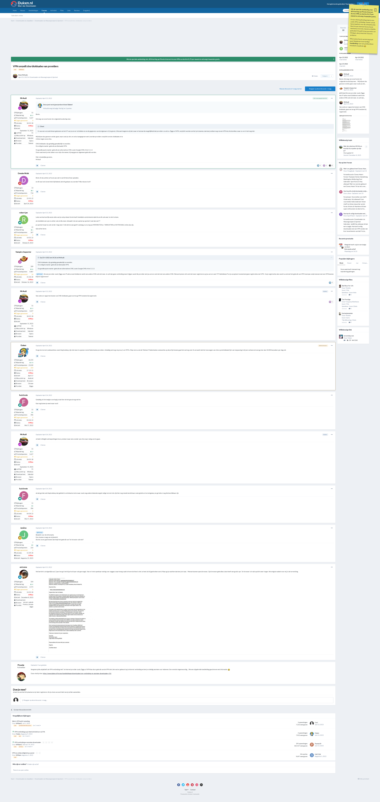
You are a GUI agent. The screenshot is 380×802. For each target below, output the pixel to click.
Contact (193, 790)
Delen (315, 76)
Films (62, 10)
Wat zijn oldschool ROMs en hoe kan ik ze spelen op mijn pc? (352, 148)
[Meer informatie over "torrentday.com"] (341, 337)
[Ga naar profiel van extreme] (23, 574)
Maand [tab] (349, 263)
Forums (44, 10)
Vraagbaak (350, 171)
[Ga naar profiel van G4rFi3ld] (312, 755)
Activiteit (53, 10)
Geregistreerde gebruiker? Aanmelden (340, 4)
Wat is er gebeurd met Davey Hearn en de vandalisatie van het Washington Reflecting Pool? (355, 169)
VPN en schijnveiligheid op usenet (23, 753)
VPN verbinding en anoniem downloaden (27, 742)
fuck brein (23, 395)
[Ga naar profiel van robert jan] (23, 219)
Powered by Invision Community (190, 794)
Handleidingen (33, 10)
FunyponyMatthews (352, 302)
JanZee (23, 528)
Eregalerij (86, 10)
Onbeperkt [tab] (365, 263)
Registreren (363, 4)
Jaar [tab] (357, 263)
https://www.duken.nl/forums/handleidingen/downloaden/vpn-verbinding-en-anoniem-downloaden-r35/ (77, 673)
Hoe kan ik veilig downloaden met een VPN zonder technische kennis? (355, 214)
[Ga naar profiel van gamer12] (340, 147)
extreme (23, 567)
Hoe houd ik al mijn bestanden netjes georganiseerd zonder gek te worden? (355, 191)
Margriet (347, 244)
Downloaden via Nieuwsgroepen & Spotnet (44, 77)
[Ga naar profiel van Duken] (40, 106)
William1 (19, 723)
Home (15, 10)
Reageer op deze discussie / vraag (320, 89)
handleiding (354, 43)
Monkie (348, 288)
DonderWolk (23, 173)
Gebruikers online (17, 15)
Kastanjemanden (347, 313)
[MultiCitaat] (37, 165)
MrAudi (24, 75)
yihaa (349, 193)
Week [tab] (341, 263)
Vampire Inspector (23, 252)
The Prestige (346, 299)
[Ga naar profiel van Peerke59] (312, 745)
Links (69, 10)
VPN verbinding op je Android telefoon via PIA (29, 732)
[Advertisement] (47, 41)
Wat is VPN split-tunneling (21, 721)
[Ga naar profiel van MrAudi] (15, 76)
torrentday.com (349, 336)
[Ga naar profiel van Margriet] (342, 247)
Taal (186, 790)
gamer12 (350, 153)
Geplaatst (44, 98)
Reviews (77, 10)
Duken (70, 104)
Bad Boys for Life (347, 286)
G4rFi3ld (318, 754)
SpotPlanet (351, 216)
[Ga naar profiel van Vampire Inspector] (23, 259)
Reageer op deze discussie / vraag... (35, 700)
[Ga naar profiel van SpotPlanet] (340, 214)
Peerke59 (318, 744)
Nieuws (22, 10)
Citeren (42, 165)
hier (71, 692)
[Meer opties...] (332, 98)
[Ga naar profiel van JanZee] (23, 534)
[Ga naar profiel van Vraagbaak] (340, 169)
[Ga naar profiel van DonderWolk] (23, 180)
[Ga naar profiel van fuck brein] (23, 402)
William (18, 755)
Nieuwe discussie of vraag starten (290, 89)
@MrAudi (39, 274)
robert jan (23, 212)
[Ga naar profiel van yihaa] (340, 192)
